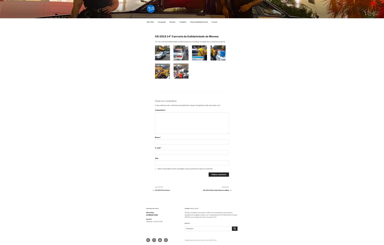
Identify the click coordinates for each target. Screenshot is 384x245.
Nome (158, 137)
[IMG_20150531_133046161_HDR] (181, 52)
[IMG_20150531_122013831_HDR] (162, 52)
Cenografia (162, 22)
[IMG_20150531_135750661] (162, 71)
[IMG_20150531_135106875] (199, 52)
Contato (215, 22)
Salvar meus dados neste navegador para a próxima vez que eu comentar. (185, 169)
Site (156, 158)
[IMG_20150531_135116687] (218, 52)
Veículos (173, 22)
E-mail (158, 148)
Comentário (160, 110)
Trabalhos (182, 22)
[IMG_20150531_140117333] (181, 71)
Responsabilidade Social (199, 22)
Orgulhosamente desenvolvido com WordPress (201, 240)
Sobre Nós (150, 22)
